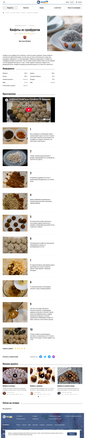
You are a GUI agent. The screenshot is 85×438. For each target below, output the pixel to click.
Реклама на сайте (20, 418)
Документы (36, 418)
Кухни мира (35, 424)
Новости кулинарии (74, 8)
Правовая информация (55, 416)
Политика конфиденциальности (73, 416)
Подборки (42, 424)
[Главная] (3, 13)
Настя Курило (37, 392)
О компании (19, 416)
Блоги (4, 430)
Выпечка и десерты (15, 12)
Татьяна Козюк (10, 392)
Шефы (42, 8)
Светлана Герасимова (67, 392)
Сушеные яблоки (35, 76)
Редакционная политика (55, 418)
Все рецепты (7, 408)
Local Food (57, 8)
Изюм (4, 76)
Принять (72, 434)
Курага (32, 73)
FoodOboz (6, 425)
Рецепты (10, 8)
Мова (67, 2)
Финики (5, 73)
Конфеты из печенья (9, 386)
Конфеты (23, 12)
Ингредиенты (49, 424)
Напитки (26, 8)
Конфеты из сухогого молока (65, 386)
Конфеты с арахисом (36, 386)
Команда (35, 416)
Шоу (4, 434)
